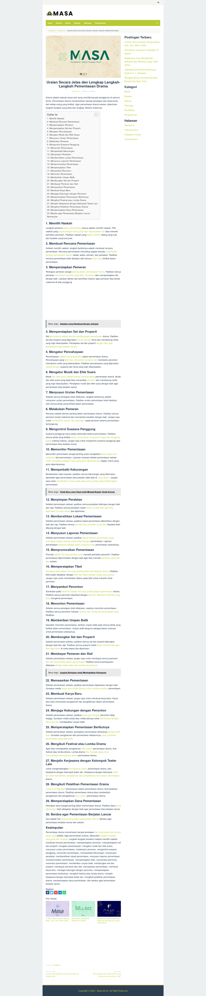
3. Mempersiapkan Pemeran (60, 124)
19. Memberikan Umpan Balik (61, 177)
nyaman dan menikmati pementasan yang (99, 611)
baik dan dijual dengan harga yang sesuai (94, 574)
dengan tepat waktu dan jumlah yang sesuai (76, 665)
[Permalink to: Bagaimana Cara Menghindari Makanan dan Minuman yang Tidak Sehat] (109, 909)
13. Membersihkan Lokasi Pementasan (65, 157)
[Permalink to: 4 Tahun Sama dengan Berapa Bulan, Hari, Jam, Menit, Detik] (57, 909)
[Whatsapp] (64, 892)
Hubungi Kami (131, 129)
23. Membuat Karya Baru (58, 190)
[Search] (157, 23)
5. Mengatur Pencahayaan (59, 131)
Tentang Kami (131, 139)
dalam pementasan (72, 227)
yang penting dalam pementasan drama (80, 818)
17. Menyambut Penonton (59, 170)
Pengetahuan (130, 114)
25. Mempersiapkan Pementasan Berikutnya (68, 196)
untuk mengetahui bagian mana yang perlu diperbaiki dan (73, 460)
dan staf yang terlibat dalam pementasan (65, 661)
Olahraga (128, 105)
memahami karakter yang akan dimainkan (75, 275)
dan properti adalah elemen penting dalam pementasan (76, 336)
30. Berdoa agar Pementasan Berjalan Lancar (68, 213)
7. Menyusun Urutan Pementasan (62, 137)
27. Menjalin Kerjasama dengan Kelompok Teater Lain (72, 203)
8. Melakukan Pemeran (58, 141)
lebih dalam (86, 748)
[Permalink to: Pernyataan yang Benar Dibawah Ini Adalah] (83, 909)
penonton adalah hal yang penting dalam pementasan (87, 591)
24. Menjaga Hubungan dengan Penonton (66, 193)
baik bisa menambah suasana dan (81, 359)
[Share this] (47, 892)
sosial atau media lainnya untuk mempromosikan (85, 688)
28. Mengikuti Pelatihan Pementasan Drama (67, 206)
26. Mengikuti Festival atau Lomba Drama (66, 200)
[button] (95, 115)
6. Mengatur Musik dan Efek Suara (63, 134)
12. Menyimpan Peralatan (59, 154)
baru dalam (80, 795)
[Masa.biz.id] (59, 13)
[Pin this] (56, 892)
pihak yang (97, 258)
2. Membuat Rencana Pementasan (63, 121)
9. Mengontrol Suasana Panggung (63, 144)
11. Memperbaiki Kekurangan (61, 150)
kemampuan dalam (78, 768)
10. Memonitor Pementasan (60, 147)
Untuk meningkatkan (55, 788)
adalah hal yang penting (70, 356)
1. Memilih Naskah (55, 118)
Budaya (128, 96)
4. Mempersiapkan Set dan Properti (63, 128)
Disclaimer (129, 125)
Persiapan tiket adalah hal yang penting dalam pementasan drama (77, 571)
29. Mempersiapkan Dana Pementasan (65, 209)
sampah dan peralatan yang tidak (91, 524)
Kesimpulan (52, 216)
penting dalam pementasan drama (88, 271)
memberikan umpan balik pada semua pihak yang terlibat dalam (86, 480)
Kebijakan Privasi (132, 134)
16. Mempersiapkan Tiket (59, 167)
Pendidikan (56, 965)
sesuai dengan (84, 339)
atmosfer (91, 380)
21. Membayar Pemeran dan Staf (62, 183)
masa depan (103, 477)
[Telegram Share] (60, 892)
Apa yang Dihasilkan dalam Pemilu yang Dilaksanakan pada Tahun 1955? (107, 973)
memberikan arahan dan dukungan (68, 420)
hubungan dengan (91, 715)
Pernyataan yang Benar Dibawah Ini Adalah (81, 919)
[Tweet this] (52, 892)
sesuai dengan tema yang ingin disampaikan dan (82, 231)
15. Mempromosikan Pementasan (62, 164)
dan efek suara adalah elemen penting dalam (73, 376)
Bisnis (127, 91)
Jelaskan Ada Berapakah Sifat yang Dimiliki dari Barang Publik (62, 973)
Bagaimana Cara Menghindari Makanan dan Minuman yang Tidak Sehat (108, 920)
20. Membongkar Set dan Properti (63, 180)
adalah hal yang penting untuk (68, 554)
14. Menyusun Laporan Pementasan (64, 160)
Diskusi (127, 100)
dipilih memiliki (94, 234)
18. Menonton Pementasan (59, 173)
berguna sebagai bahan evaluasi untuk (76, 544)
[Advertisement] (83, 302)
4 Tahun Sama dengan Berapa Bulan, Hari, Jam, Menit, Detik (57, 919)
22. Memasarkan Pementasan (61, 186)
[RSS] (158, 2)
